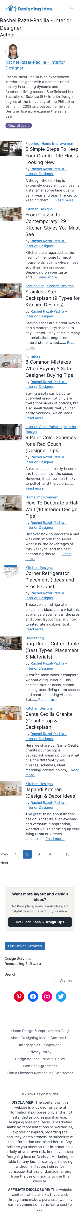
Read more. (64, 200)
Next (4, 863)
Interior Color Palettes (43, 427)
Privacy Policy (39, 1052)
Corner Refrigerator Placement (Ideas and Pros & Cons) (49, 579)
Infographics (29, 1045)
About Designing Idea (28, 1038)
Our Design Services (25, 946)
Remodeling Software (23, 963)
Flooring (32, 143)
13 (67, 854)
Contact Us (59, 1038)
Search (10, 974)
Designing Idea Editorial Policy (40, 1059)
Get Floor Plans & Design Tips (40, 922)
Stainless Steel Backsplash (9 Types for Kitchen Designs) (52, 298)
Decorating (34, 638)
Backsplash (34, 286)
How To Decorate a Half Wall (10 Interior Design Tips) (52, 509)
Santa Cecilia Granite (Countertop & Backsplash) (49, 720)
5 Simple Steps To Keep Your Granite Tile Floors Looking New (52, 155)
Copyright (52, 1045)
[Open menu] (71, 8)
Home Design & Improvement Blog (40, 1031)
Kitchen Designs (39, 209)
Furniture (32, 356)
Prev (4, 854)
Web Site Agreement (40, 1066)
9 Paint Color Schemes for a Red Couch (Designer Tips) (50, 444)
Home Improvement (58, 143)
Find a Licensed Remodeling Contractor (40, 1073)
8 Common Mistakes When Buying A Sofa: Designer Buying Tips (49, 368)
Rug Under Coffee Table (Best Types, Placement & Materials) (52, 650)
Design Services (18, 959)
